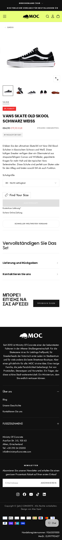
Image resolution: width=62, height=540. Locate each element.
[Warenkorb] (58, 16)
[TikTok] (38, 494)
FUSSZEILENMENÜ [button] (13, 423)
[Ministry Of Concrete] (31, 335)
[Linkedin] (44, 494)
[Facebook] (24, 494)
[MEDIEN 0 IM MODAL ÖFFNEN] (57, 79)
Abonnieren (49, 482)
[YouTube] (31, 494)
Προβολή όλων (46, 303)
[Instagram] (18, 494)
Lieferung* (16, 208)
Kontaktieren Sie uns (12, 411)
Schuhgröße (9, 175)
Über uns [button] (7, 391)
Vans (6, 102)
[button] (5, 16)
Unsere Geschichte (12, 405)
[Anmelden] (53, 16)
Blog (5, 399)
